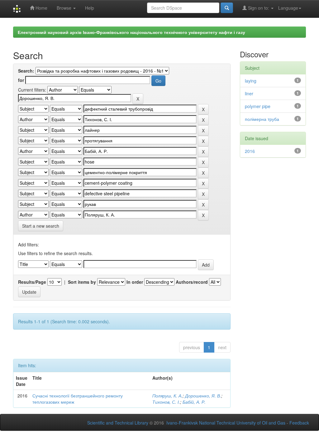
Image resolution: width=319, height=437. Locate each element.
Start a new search (40, 226)
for (21, 80)
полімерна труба (262, 119)
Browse (65, 8)
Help (89, 8)
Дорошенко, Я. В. (203, 395)
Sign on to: (258, 8)
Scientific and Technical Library (117, 423)
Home (40, 8)
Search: (26, 71)
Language (288, 8)
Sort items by (82, 282)
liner (249, 93)
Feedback (299, 423)
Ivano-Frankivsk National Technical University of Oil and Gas (225, 423)
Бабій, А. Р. (194, 402)
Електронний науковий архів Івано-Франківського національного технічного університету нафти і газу (131, 32)
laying (250, 81)
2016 (250, 151)
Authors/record (192, 282)
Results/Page (32, 282)
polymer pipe (257, 106)
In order (134, 282)
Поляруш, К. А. (167, 395)
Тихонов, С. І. (166, 402)
